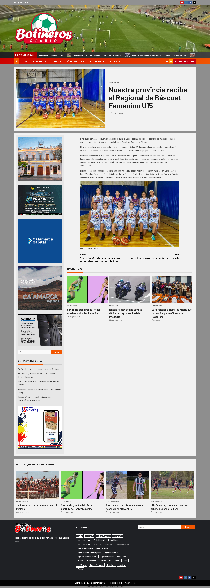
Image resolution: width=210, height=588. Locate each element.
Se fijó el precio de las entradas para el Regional (160, 55)
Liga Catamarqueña (112, 501)
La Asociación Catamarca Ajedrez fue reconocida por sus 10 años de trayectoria (172, 313)
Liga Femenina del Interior (87, 557)
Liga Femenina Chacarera (114, 553)
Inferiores (97, 544)
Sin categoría (106, 561)
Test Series (82, 565)
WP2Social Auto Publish (95, 587)
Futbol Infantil (99, 540)
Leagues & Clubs (122, 544)
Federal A (89, 536)
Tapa (24, 61)
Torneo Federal (39, 61)
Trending (121, 565)
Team (125, 561)
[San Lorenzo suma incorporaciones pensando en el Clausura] (127, 485)
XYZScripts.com (117, 587)
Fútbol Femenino (75, 61)
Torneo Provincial (96, 565)
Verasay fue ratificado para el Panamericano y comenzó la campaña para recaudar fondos (101, 257)
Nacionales (121, 557)
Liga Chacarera (102, 548)
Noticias (81, 561)
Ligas (56, 61)
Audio (80, 536)
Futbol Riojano (113, 540)
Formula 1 (117, 536)
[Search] (167, 61)
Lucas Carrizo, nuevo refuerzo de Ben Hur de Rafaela (155, 256)
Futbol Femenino (84, 540)
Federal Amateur (22, 501)
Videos (80, 569)
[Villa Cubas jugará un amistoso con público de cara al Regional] (172, 485)
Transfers (110, 565)
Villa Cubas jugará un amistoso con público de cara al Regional (43, 55)
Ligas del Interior (107, 557)
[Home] (16, 61)
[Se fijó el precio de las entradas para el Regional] (37, 485)
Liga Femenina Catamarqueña (89, 553)
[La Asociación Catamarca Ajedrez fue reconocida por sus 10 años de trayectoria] (172, 289)
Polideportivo (97, 61)
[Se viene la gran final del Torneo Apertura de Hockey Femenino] (87, 289)
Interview (108, 544)
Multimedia (114, 61)
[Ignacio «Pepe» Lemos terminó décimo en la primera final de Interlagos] (129, 289)
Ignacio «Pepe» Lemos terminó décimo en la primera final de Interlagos (104, 55)
